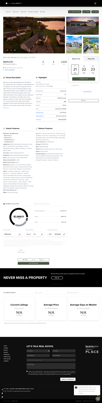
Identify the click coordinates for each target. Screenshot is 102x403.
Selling (6, 352)
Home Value (7, 356)
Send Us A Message (68, 379)
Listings (6, 348)
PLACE (32, 388)
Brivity (9, 401)
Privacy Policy (67, 374)
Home (5, 346)
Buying (6, 350)
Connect (6, 361)
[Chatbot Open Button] (97, 398)
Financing (6, 354)
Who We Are (7, 359)
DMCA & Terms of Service (88, 401)
